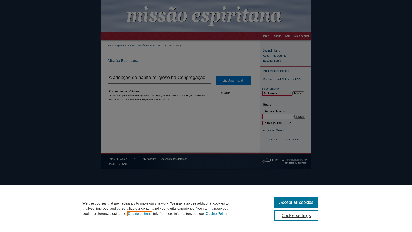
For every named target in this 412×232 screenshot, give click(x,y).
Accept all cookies (296, 202)
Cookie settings (139, 213)
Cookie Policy (216, 213)
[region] (206, 208)
